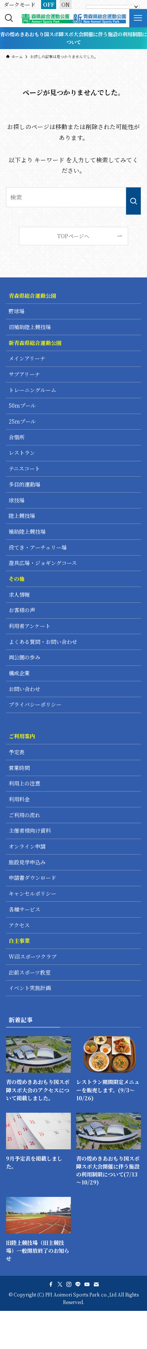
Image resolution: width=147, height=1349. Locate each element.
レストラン (22, 452)
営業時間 (19, 768)
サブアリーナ (24, 374)
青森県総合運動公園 (32, 295)
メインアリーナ (27, 358)
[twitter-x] (60, 1284)
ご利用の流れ (24, 815)
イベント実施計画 (30, 988)
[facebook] (50, 1284)
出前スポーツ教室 (30, 972)
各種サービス (24, 909)
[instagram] (69, 1284)
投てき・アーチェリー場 (38, 547)
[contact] (96, 1284)
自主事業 (19, 940)
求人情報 (19, 594)
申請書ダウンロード (32, 877)
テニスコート (24, 468)
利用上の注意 (24, 783)
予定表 (16, 752)
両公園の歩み (24, 657)
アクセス (19, 925)
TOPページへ (73, 236)
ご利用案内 (22, 736)
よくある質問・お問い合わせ (43, 641)
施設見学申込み (27, 862)
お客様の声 (22, 610)
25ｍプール (22, 421)
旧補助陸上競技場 (30, 327)
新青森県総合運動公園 (35, 342)
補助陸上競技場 (27, 531)
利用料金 (19, 799)
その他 (16, 578)
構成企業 (19, 673)
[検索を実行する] (133, 201)
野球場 (16, 311)
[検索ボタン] (9, 18)
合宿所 (16, 437)
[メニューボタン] (138, 18)
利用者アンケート (30, 626)
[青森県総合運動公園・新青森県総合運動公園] (73, 18)
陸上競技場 (22, 515)
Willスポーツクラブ (33, 956)
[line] (78, 1284)
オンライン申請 (27, 846)
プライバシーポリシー (35, 704)
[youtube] (87, 1284)
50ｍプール (22, 405)
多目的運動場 (24, 484)
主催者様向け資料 (30, 830)
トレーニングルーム (32, 390)
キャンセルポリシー (32, 893)
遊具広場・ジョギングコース (43, 563)
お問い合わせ (24, 689)
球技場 (16, 500)
